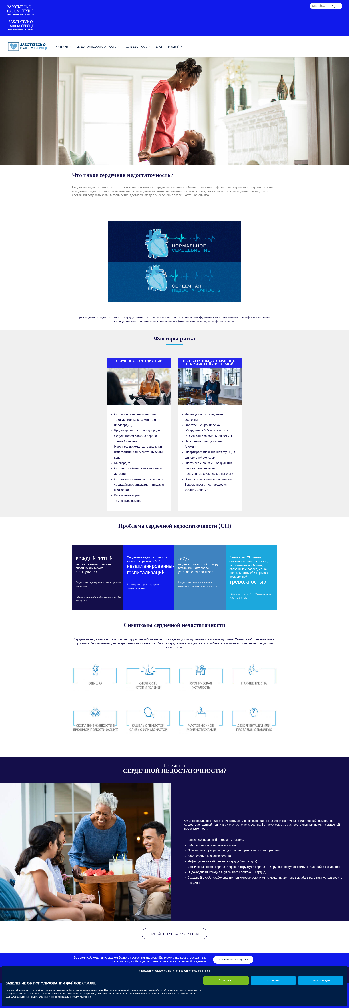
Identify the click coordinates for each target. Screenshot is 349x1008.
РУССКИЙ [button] (174, 46)
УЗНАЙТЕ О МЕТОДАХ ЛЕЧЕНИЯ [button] (174, 934)
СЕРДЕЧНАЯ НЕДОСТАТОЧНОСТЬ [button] (96, 46)
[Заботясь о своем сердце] (28, 46)
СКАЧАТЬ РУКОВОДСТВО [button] (235, 959)
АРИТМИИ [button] (62, 46)
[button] (326, 6)
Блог (159, 46)
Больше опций (321, 980)
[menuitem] (326, 6)
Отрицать (273, 980)
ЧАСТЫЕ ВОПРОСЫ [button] (136, 46)
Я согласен (226, 980)
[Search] (326, 6)
